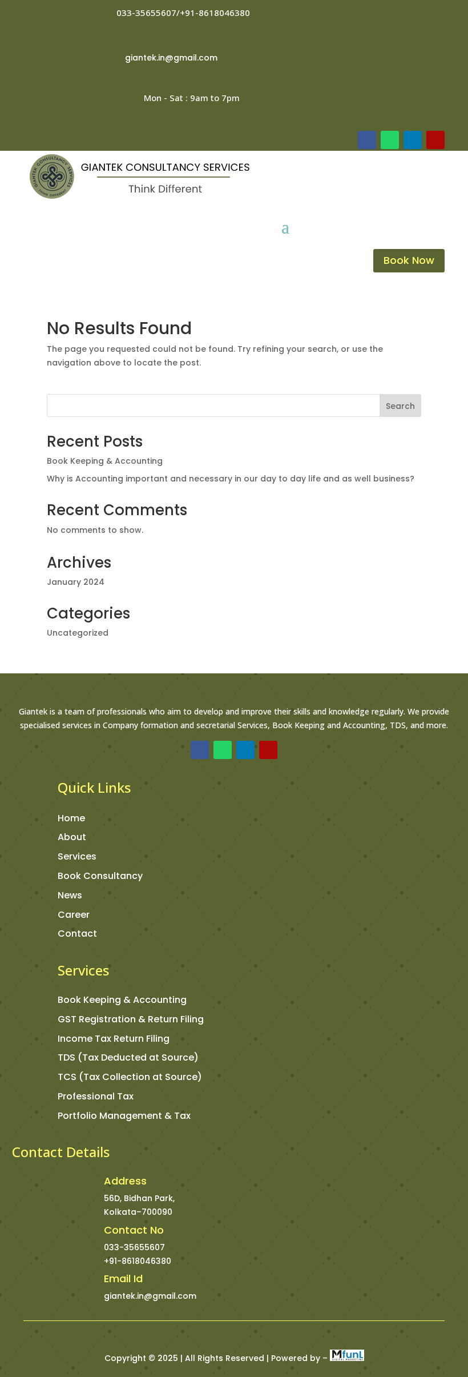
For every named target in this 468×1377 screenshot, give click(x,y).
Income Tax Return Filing (114, 1038)
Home (71, 818)
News (70, 895)
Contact (77, 933)
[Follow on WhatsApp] (390, 140)
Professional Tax (96, 1096)
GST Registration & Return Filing (131, 1019)
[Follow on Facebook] (367, 140)
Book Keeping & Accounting (105, 461)
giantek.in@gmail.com (171, 57)
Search (400, 406)
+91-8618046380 (137, 1261)
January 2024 (75, 582)
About (72, 837)
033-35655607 (134, 1247)
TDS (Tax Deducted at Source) (128, 1057)
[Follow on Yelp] (435, 140)
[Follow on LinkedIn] (413, 140)
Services (77, 856)
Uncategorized (77, 633)
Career (74, 914)
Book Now (409, 260)
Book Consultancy (100, 875)
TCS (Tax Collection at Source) (130, 1076)
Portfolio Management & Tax (124, 1115)
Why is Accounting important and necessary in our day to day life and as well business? (230, 478)
